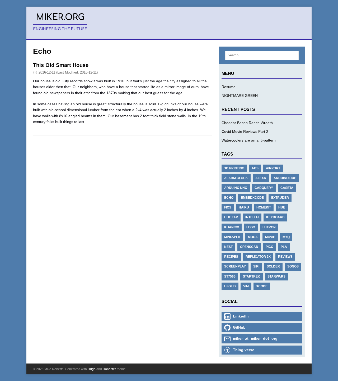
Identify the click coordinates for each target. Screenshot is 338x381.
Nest (228, 247)
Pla (284, 247)
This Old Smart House (60, 65)
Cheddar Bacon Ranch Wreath (247, 123)
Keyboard (275, 217)
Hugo (92, 369)
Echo (228, 197)
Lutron (269, 227)
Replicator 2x (258, 256)
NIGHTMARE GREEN (240, 95)
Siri (256, 266)
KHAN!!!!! (231, 227)
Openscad (249, 247)
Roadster (109, 369)
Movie (270, 237)
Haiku (244, 207)
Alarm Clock (236, 178)
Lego (250, 227)
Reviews (285, 256)
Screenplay (235, 266)
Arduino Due (285, 178)
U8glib (230, 286)
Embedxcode (252, 197)
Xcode (261, 286)
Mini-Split (232, 237)
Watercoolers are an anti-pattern (249, 140)
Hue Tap (231, 217)
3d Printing (234, 168)
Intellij (252, 217)
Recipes (231, 256)
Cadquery (264, 188)
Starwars (276, 276)
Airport (273, 168)
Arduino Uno (235, 188)
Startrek (251, 276)
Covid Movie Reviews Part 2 (245, 131)
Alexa (260, 178)
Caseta (286, 188)
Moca (253, 237)
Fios (227, 207)
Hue (281, 207)
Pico (269, 247)
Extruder (280, 197)
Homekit (263, 207)
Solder (273, 266)
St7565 (230, 276)
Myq (286, 237)
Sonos (293, 266)
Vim (246, 286)
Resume (229, 87)
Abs (255, 168)
